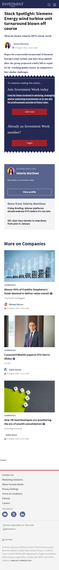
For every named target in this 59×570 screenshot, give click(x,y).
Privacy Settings (10, 489)
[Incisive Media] (7, 539)
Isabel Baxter (15, 369)
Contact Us (8, 475)
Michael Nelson (16, 304)
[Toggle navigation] (54, 5)
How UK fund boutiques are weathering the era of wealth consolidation (27, 422)
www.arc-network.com (21, 560)
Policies (6, 498)
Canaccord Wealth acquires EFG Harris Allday (27, 357)
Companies (10, 285)
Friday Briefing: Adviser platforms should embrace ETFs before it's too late (29, 210)
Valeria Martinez (21, 43)
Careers (6, 503)
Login (29, 143)
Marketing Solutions (12, 479)
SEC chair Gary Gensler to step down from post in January (27, 222)
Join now (29, 111)
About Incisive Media (12, 484)
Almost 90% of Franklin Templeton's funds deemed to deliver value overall (26, 291)
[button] (49, 5)
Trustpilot (3, 460)
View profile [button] (29, 192)
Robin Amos (11, 434)
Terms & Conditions (12, 493)
